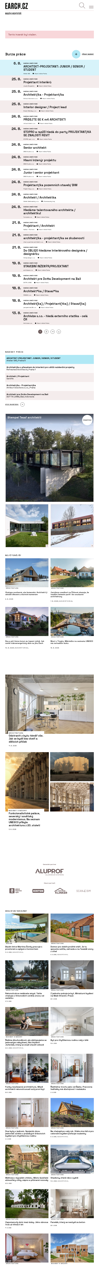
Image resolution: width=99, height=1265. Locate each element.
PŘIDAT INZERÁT (88, 54)
